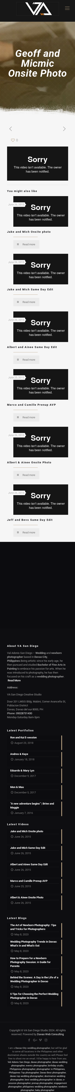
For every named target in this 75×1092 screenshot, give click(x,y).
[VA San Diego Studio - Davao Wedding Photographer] (37, 11)
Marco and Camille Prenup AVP (31, 404)
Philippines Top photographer (24, 1072)
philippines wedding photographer (40, 1086)
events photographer (36, 1065)
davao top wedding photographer (26, 1076)
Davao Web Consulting (50, 1034)
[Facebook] (29, 1040)
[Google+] (34, 1040)
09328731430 (24, 713)
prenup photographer (42, 1083)
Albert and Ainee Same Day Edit (32, 347)
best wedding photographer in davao (43, 1079)
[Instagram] (46, 1040)
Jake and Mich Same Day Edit (30, 289)
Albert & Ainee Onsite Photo (29, 462)
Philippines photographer (22, 1069)
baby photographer (44, 1090)
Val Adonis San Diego (19, 1062)
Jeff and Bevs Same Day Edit (30, 519)
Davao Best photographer (53, 1072)
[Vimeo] (40, 1040)
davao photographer (41, 1062)
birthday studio (55, 1065)
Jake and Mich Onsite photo (29, 231)
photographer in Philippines (50, 1069)
